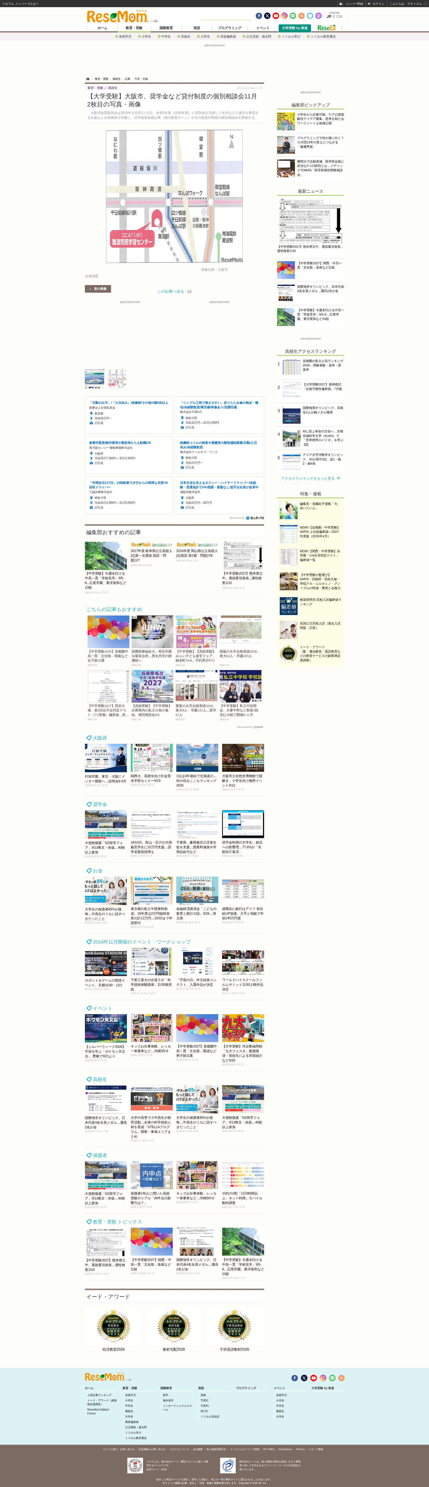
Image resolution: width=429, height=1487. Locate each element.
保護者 (100, 1155)
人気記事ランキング (99, 1395)
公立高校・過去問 (258, 36)
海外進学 (168, 1400)
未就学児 (125, 36)
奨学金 (100, 804)
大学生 (205, 36)
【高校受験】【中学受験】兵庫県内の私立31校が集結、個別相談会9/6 (152, 710)
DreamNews (285, 1449)
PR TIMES (269, 1449)
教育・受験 (134, 28)
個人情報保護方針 (216, 1449)
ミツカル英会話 (210, 1416)
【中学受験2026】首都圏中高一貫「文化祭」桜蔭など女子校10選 (108, 656)
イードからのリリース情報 (244, 1449)
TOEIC (205, 1400)
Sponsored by (237, 518)
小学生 (146, 36)
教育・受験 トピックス (117, 1221)
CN (339, 16)
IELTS (204, 1411)
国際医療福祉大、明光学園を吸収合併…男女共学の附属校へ (152, 656)
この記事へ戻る (175, 291)
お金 (98, 870)
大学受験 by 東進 (295, 28)
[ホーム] (88, 78)
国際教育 (166, 28)
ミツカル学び (291, 36)
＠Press (300, 1449)
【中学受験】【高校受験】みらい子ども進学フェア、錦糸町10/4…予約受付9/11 (196, 656)
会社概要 (198, 1449)
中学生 (166, 36)
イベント (263, 28)
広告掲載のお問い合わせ (152, 1449)
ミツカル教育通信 (323, 36)
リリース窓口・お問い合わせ (119, 1449)
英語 (196, 28)
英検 (203, 1395)
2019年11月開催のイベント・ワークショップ (142, 941)
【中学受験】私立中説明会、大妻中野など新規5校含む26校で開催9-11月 (239, 710)
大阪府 (100, 737)
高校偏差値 (228, 36)
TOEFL (205, 1405)
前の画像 (100, 288)
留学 (165, 1395)
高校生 (185, 36)
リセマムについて (179, 1449)
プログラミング (230, 28)
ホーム (102, 28)
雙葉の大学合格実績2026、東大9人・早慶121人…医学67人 (196, 710)
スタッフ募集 (316, 1449)
